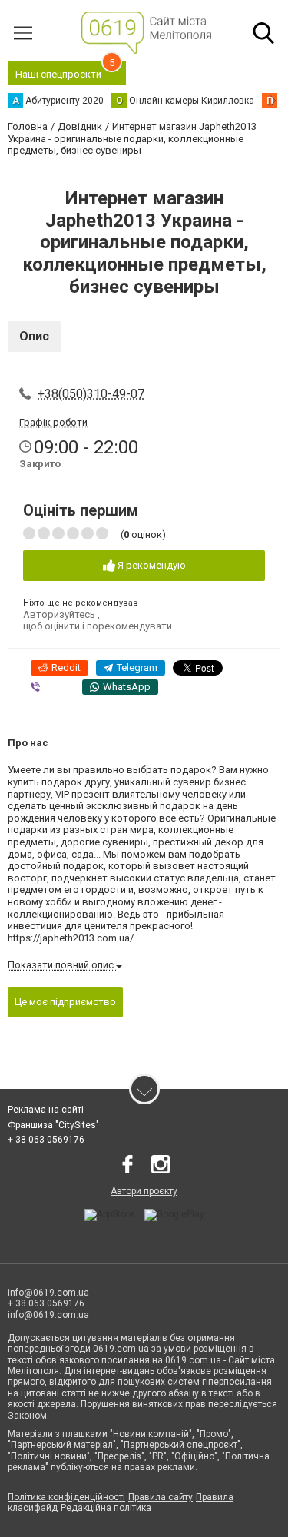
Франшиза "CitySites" (53, 1125)
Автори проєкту (144, 1191)
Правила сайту (160, 1497)
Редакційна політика (106, 1507)
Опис (34, 336)
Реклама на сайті (46, 1109)
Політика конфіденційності (66, 1497)
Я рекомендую (150, 565)
